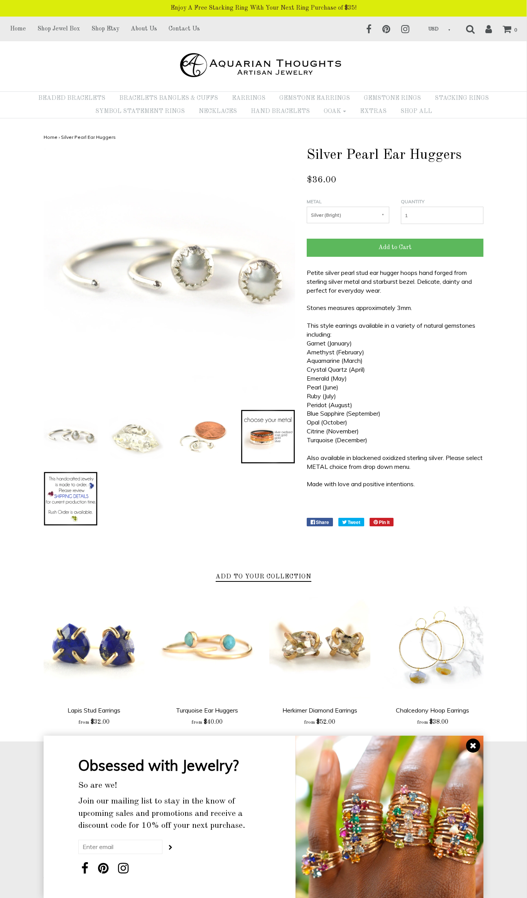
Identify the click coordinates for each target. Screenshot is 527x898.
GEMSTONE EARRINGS (314, 98)
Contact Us (184, 29)
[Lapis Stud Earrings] (94, 648)
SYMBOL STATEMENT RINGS (140, 111)
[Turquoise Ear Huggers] (207, 648)
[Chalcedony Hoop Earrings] (432, 648)
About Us (144, 29)
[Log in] (484, 29)
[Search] (465, 29)
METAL (314, 201)
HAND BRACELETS (280, 111)
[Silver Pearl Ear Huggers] (71, 436)
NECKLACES (218, 111)
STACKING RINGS (462, 98)
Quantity (412, 201)
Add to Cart (395, 247)
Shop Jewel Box (58, 29)
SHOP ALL (416, 111)
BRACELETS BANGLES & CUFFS (168, 98)
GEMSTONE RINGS (392, 98)
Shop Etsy (105, 29)
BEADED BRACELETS (71, 98)
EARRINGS (248, 98)
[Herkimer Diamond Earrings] (320, 648)
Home (18, 29)
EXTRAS (373, 111)
